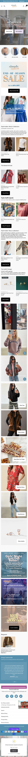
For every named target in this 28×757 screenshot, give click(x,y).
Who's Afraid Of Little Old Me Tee (7, 219)
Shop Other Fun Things (19, 459)
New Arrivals (9, 31)
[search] (4, 6)
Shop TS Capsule (6, 226)
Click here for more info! (5, 707)
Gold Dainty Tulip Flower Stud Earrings (7, 294)
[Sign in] (23, 6)
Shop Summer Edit (14, 90)
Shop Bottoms (21, 514)
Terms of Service (5, 722)
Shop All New (5, 193)
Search (2, 710)
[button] (1, 1)
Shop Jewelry (5, 299)
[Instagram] (7, 696)
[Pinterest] (11, 696)
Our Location (19, 31)
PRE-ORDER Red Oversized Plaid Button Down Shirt (7, 187)
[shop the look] (24, 353)
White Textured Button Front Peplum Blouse (7, 258)
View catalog (2, 6)
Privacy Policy (4, 719)
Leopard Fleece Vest (5, 154)
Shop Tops (22, 405)
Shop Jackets (21, 432)
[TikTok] (20, 696)
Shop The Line (5, 160)
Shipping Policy (4, 716)
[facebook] (16, 696)
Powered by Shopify (20, 726)
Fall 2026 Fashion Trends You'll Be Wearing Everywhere (8, 650)
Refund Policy (4, 713)
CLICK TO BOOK (14, 628)
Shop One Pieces (20, 487)
